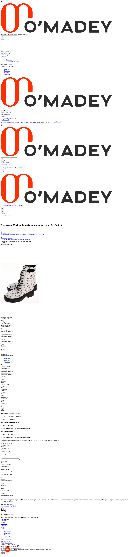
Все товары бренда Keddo (9, 506)
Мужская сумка (40, 234)
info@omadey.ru (7, 64)
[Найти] (2, 38)
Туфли (3, 239)
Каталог (3, 520)
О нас (2, 527)
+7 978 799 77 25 (6, 51)
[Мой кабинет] (1, 166)
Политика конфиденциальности (12, 548)
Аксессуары (22, 234)
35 (1, 405)
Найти (3, 553)
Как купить (4, 525)
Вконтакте (7, 69)
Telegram (7, 74)
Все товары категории (7, 504)
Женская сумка (31, 234)
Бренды (3, 522)
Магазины (4, 524)
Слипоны (14, 239)
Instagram (7, 72)
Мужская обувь (14, 234)
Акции (3, 528)
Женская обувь (5, 234)
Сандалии (20, 239)
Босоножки (26, 239)
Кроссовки (8, 239)
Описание (7, 360)
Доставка (7, 362)
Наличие (7, 358)
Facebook (7, 71)
